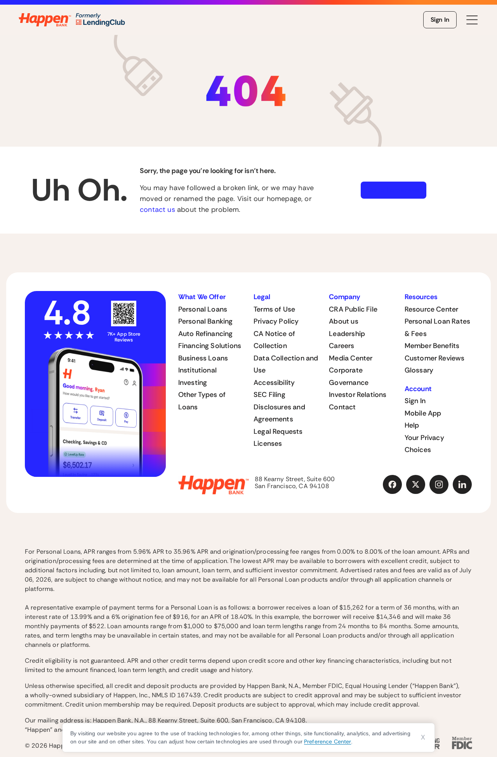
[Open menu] (472, 20)
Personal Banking (205, 321)
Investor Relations (357, 394)
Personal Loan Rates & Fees (437, 327)
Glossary (419, 370)
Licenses (268, 443)
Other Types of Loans (202, 401)
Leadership (347, 333)
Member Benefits (432, 345)
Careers (341, 345)
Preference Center (327, 741)
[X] (416, 484)
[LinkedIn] (462, 484)
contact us (157, 209)
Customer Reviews (435, 358)
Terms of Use (274, 309)
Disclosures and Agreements (279, 413)
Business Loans (203, 358)
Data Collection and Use (286, 364)
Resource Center (432, 309)
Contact (342, 407)
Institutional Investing (197, 376)
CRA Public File (353, 309)
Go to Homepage (393, 190)
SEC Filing (269, 394)
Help (412, 425)
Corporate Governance (348, 376)
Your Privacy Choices (424, 444)
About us (343, 321)
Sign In (440, 20)
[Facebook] (392, 484)
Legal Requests (278, 431)
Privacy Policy (276, 321)
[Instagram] (439, 484)
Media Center (350, 358)
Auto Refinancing (205, 333)
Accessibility (274, 382)
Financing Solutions (209, 345)
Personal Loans (203, 309)
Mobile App (423, 413)
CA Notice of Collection (274, 340)
